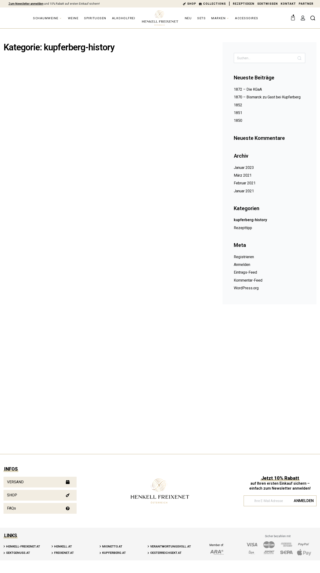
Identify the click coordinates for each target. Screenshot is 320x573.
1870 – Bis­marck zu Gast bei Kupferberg (267, 97)
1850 (238, 120)
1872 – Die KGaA (248, 89)
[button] (40, 482)
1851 (238, 113)
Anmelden (242, 264)
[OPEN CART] (293, 17)
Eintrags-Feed (245, 272)
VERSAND (15, 482)
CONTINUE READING (33, 196)
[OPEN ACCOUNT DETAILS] (302, 18)
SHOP (12, 495)
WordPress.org (246, 288)
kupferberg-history (38, 82)
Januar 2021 (244, 191)
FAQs (11, 508)
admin (29, 111)
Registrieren (244, 257)
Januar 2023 (244, 167)
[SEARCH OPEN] (312, 18)
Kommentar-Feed (248, 280)
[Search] (299, 58)
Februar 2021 (245, 183)
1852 (238, 105)
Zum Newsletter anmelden (25, 3)
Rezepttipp (243, 228)
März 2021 (243, 175)
